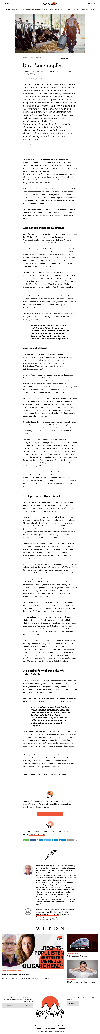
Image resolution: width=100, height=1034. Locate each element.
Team (44, 1025)
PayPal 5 (50, 814)
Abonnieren (27, 1005)
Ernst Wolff (28, 145)
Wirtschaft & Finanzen (27, 9)
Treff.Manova (37, 1028)
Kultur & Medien (65, 9)
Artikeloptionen (65, 58)
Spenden (41, 814)
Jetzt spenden (73, 1003)
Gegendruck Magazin (49, 1028)
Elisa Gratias (13, 985)
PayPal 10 (58, 814)
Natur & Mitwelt (54, 9)
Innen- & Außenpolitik (12, 9)
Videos (41, 1023)
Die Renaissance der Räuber (15, 974)
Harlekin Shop (62, 1028)
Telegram (33, 1023)
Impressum (52, 1025)
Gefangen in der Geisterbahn (78, 956)
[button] (26, 840)
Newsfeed (57, 1023)
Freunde (37, 1025)
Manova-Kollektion (37, 834)
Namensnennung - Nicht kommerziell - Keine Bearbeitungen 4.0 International (52, 913)
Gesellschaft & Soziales (41, 9)
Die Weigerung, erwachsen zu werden (82, 982)
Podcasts (48, 1023)
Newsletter (66, 1023)
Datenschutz (61, 1025)
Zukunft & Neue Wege (88, 9)
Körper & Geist (76, 9)
